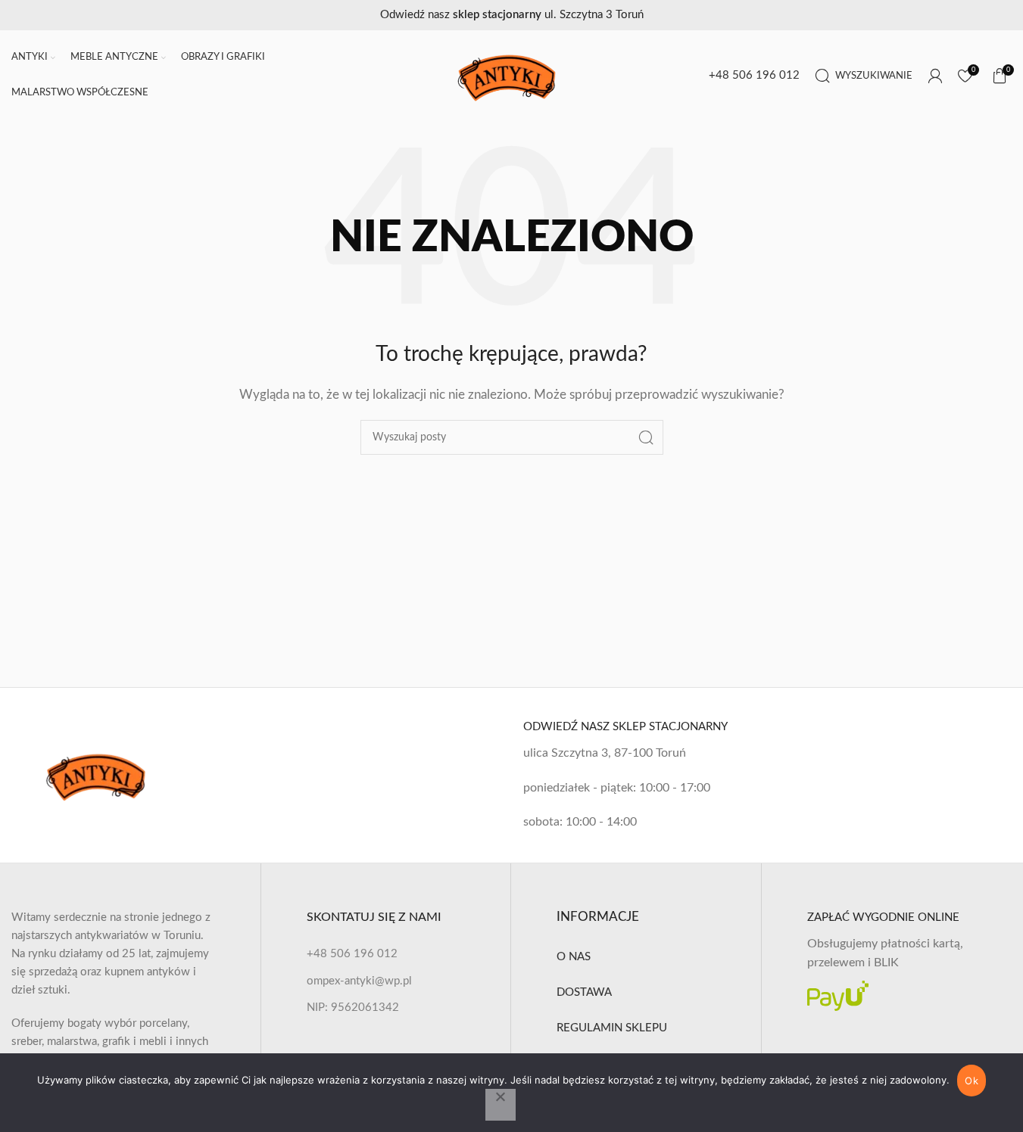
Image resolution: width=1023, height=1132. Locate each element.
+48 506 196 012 (754, 75)
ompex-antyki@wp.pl (359, 981)
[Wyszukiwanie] (645, 437)
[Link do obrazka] (100, 774)
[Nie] (500, 1105)
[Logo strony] (511, 75)
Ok (971, 1080)
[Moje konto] (935, 76)
